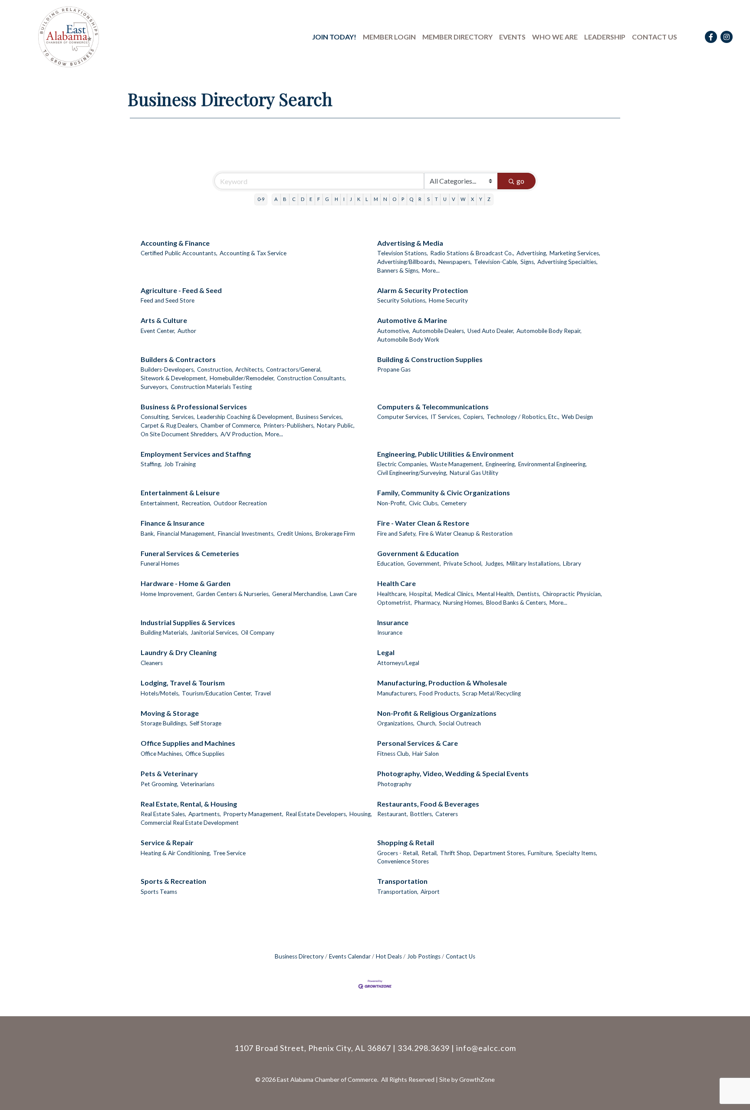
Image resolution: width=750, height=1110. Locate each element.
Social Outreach (460, 723)
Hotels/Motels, (160, 693)
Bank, (148, 533)
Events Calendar (350, 956)
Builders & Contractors (178, 359)
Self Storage (205, 723)
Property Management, (253, 813)
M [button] (376, 199)
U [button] (445, 199)
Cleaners (152, 662)
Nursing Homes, (463, 602)
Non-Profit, (392, 503)
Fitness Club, (393, 753)
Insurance (392, 622)
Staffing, (151, 464)
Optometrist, (394, 602)
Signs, (527, 261)
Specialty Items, (576, 853)
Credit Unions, (295, 533)
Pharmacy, (427, 602)
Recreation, (196, 503)
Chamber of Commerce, (231, 425)
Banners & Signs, (398, 270)
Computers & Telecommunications (433, 406)
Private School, (463, 563)
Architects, (249, 369)
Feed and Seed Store (167, 300)
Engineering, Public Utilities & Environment (445, 454)
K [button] (358, 199)
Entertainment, (160, 503)
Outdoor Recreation (240, 503)
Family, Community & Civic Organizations (443, 492)
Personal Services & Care (417, 743)
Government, (424, 563)
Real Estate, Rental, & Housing (189, 804)
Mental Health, (496, 593)
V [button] (453, 199)
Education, (391, 563)
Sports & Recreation (173, 881)
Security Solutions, (402, 300)
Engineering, (501, 464)
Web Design (577, 416)
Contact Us (654, 37)
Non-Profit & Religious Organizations (437, 713)
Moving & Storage (170, 713)
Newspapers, (455, 261)
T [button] (436, 199)
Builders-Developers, (168, 369)
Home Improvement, (167, 593)
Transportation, (397, 891)
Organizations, (395, 723)
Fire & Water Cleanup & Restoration (466, 533)
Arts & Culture (164, 320)
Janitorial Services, (215, 632)
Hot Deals (389, 956)
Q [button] (411, 199)
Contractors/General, (294, 369)
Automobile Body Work (408, 339)
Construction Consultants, (311, 378)
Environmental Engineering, (552, 464)
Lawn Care (343, 593)
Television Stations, (402, 253)
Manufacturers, (397, 693)
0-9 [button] (260, 199)
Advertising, (531, 253)
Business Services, (319, 416)
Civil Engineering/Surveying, (412, 472)
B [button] (284, 199)
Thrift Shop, (455, 853)
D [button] (302, 199)
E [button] (310, 199)
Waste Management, (457, 464)
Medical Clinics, (454, 593)
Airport (430, 891)
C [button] (294, 199)
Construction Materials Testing (211, 386)
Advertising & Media (410, 243)
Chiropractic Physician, (572, 593)
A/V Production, (241, 434)
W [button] (463, 199)
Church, (427, 723)
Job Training (180, 464)
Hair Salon (425, 753)
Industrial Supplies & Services (188, 622)
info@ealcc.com (486, 1048)
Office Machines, (162, 753)
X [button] (472, 199)
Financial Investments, (246, 533)
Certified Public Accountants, (179, 253)
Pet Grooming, (159, 784)
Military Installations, (534, 563)
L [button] (366, 199)
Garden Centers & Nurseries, (233, 593)
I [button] (344, 199)
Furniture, (540, 853)
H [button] (336, 199)
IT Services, (446, 416)
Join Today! (334, 37)
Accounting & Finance (175, 243)
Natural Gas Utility (474, 472)
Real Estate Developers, (316, 813)
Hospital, (421, 593)
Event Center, (158, 330)
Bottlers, (421, 813)
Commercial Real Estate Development (190, 822)
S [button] (428, 199)
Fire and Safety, (397, 533)
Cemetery (454, 503)
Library (572, 563)
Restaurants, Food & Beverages (428, 804)
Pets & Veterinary (169, 773)
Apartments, (204, 813)
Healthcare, (392, 593)
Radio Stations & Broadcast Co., (472, 253)
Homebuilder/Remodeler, (242, 378)
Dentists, (528, 593)
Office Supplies (204, 753)
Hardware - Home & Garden (185, 583)
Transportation (402, 881)
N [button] (385, 199)
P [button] (402, 199)
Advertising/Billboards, (406, 261)
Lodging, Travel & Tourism (183, 683)
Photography (394, 784)
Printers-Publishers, (289, 425)
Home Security (448, 300)
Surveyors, (154, 386)
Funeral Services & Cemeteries (190, 553)
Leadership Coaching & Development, (245, 416)
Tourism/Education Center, (217, 693)
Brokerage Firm (335, 533)
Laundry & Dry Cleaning (179, 652)
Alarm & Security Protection (422, 290)
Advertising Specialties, (567, 261)
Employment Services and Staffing (196, 454)
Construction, (215, 369)
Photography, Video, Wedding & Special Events (453, 773)
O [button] (394, 199)
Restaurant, (392, 813)
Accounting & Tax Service (253, 253)
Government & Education (418, 553)
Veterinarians (197, 784)
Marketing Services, (574, 253)
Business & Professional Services (194, 406)
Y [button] (480, 199)
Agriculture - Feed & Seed (181, 290)
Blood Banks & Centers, (516, 602)
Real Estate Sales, (163, 813)
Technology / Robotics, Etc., (523, 416)
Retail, (429, 853)
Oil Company (257, 632)
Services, (183, 416)
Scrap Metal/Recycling (491, 693)
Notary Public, (336, 425)
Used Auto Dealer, (490, 330)
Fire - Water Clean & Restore (423, 523)
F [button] (318, 199)
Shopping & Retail (405, 842)
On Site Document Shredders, (179, 434)
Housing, (360, 813)
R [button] (419, 199)
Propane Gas (394, 369)
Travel (262, 693)
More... (431, 270)
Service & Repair (167, 842)
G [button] (327, 199)
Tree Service (229, 853)
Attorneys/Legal (398, 662)
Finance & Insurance (172, 523)
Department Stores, (500, 853)
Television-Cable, (496, 261)
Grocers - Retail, (398, 853)
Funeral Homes (160, 563)
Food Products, (439, 693)
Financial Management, (186, 533)
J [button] (351, 199)
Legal (386, 652)
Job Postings (424, 956)
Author (187, 330)
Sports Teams (159, 891)
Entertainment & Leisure (180, 492)
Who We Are (555, 37)
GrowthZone (477, 1079)
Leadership (604, 37)
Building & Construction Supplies (430, 359)
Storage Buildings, (164, 723)
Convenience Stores (403, 861)
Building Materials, (164, 632)
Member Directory (457, 37)
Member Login (389, 37)
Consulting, (155, 416)
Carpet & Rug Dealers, (169, 425)
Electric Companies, (402, 464)
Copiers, (473, 416)
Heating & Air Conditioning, (176, 853)
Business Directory (299, 956)
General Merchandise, (300, 593)
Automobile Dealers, (438, 330)
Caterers (446, 813)
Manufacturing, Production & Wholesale (442, 683)
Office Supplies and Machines (188, 743)
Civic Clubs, (424, 503)
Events (512, 37)
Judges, (494, 563)
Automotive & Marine (412, 320)
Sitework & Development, (174, 378)
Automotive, (393, 330)
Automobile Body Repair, (549, 330)
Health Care (396, 583)
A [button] (276, 199)
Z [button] (488, 199)
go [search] (520, 181)
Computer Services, (402, 416)
